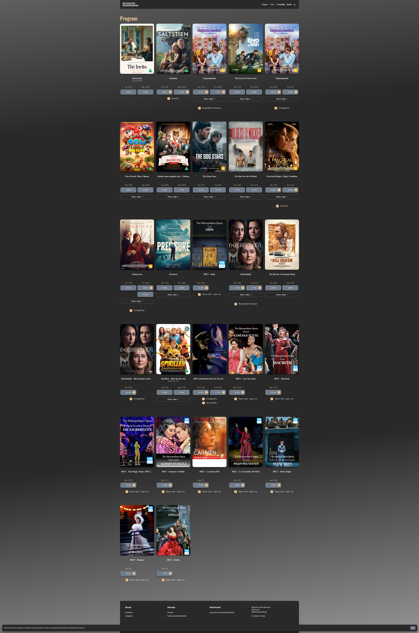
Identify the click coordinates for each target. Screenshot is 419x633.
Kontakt (289, 4)
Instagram (129, 616)
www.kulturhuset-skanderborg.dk (222, 612)
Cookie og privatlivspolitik (176, 616)
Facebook (129, 612)
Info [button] (272, 4)
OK (413, 628)
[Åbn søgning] (294, 4)
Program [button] (265, 4)
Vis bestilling (281, 4)
